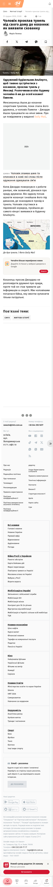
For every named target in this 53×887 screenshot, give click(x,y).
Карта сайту (33, 503)
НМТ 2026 (12, 694)
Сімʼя (5, 11)
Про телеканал (9, 479)
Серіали (11, 674)
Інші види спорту (15, 748)
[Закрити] (48, 864)
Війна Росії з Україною (20, 556)
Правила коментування (38, 476)
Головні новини (15, 528)
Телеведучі (8, 483)
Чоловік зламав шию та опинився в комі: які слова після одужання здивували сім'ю (23, 177)
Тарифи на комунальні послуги (22, 639)
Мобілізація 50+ (15, 598)
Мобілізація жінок (16, 601)
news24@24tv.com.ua (12, 425)
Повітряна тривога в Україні (20, 571)
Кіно (10, 655)
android (11, 802)
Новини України (15, 532)
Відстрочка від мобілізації (19, 609)
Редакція (7, 470)
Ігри (30, 507)
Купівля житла (14, 717)
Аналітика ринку (15, 714)
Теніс (10, 741)
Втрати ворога (14, 582)
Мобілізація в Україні (19, 591)
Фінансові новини (16, 636)
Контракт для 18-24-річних (19, 605)
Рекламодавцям (10, 488)
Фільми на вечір (15, 667)
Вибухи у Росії (14, 578)
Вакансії (32, 489)
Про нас (6, 465)
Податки (11, 643)
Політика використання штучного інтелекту (13, 503)
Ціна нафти (13, 628)
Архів (31, 498)
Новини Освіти (15, 683)
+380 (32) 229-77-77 (19, 847)
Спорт (11, 730)
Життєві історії (16, 11)
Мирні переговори (16, 567)
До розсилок (17, 784)
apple (30, 802)
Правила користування (13, 492)
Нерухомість (14, 710)
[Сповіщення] (49, 3)
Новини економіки (17, 624)
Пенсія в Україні (15, 647)
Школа (11, 690)
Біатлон (11, 745)
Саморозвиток (14, 697)
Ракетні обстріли (15, 559)
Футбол (11, 737)
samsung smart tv (30, 809)
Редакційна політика (12, 474)
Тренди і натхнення (16, 721)
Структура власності (37, 494)
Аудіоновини (13, 543)
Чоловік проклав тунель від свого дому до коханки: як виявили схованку (37, 11)
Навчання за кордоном (18, 701)
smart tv (11, 809)
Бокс (10, 734)
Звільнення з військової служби (22, 594)
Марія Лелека (15, 34)
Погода (11, 547)
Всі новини (13, 525)
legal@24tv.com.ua (35, 850)
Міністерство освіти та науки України (24, 686)
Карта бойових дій (16, 563)
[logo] (17, 3)
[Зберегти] (46, 42)
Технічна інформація (37, 480)
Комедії (11, 670)
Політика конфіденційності (10, 497)
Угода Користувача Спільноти (36, 470)
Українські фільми (16, 663)
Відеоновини (13, 540)
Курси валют (13, 632)
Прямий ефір (14, 536)
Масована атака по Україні (20, 574)
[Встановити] (26, 868)
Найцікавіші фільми (17, 659)
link (29, 435)
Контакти (32, 485)
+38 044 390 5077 (36, 425)
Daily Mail (40, 116)
